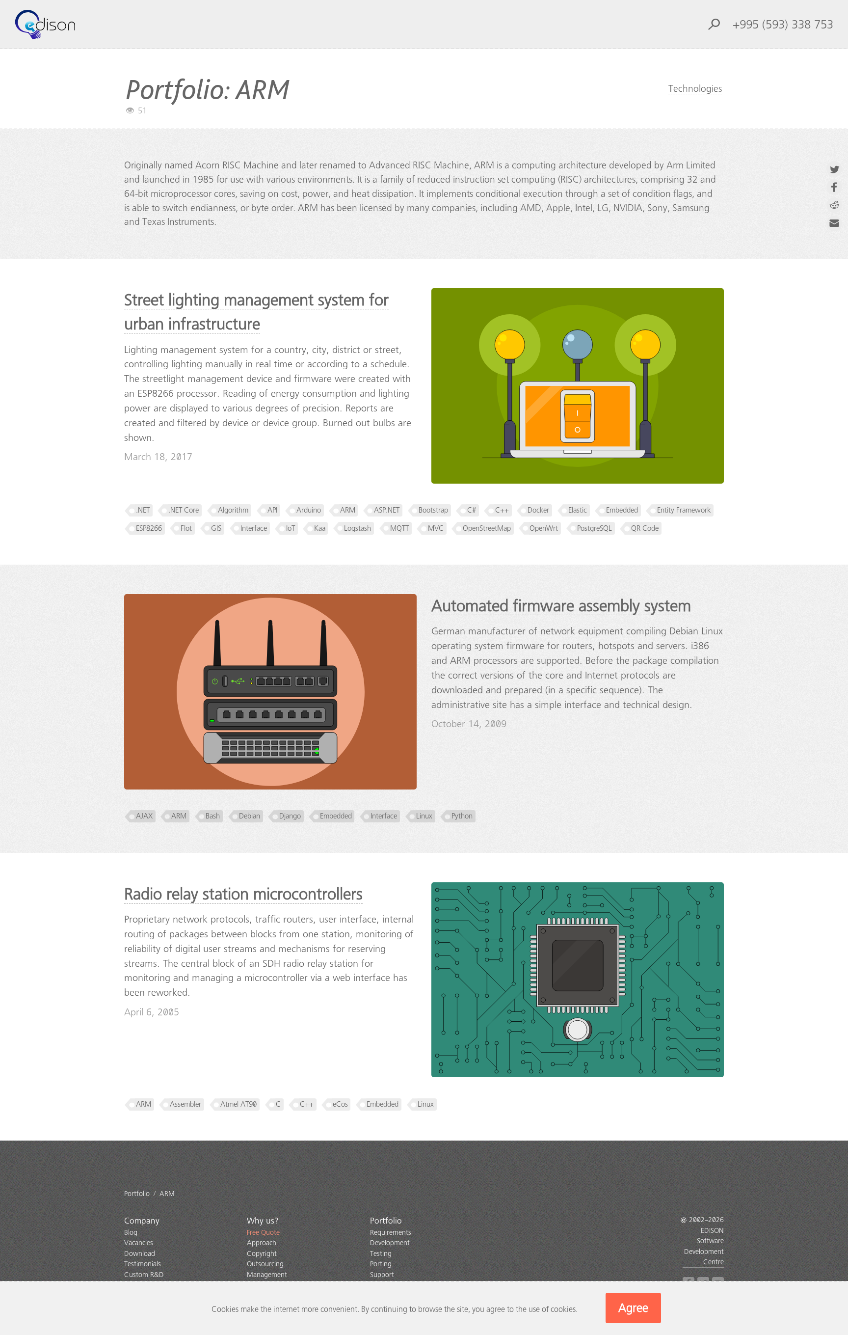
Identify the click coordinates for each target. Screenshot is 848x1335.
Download (139, 1253)
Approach (261, 1243)
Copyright (262, 1253)
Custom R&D (144, 1275)
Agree (633, 1308)
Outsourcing (265, 1264)
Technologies (695, 88)
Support (382, 1275)
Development (390, 1243)
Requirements (390, 1232)
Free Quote (263, 1232)
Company (141, 1221)
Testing (381, 1253)
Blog (130, 1232)
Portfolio (386, 1221)
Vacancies (138, 1243)
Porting (381, 1264)
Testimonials (142, 1264)
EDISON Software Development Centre (704, 1246)
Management (267, 1275)
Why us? (263, 1221)
